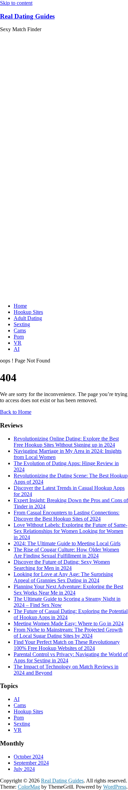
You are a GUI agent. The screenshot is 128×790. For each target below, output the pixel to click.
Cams (20, 330)
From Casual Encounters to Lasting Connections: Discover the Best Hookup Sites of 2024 (66, 516)
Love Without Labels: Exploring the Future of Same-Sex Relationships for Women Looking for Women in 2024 (70, 531)
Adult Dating (28, 318)
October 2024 (28, 757)
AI (16, 349)
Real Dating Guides (27, 16)
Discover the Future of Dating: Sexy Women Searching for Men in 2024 (62, 565)
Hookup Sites (28, 312)
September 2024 (31, 763)
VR (18, 343)
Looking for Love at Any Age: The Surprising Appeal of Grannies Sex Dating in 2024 (63, 577)
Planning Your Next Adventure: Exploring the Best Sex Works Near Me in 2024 (68, 590)
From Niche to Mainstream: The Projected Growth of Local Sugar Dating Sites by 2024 (68, 633)
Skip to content (16, 3)
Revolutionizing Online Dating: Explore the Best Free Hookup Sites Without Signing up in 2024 (66, 442)
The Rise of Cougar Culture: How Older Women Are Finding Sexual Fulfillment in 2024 (66, 553)
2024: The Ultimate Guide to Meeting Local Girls (67, 543)
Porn (19, 337)
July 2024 (24, 769)
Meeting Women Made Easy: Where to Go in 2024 (69, 623)
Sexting (22, 324)
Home (20, 306)
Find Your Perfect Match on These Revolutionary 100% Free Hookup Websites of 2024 (67, 645)
